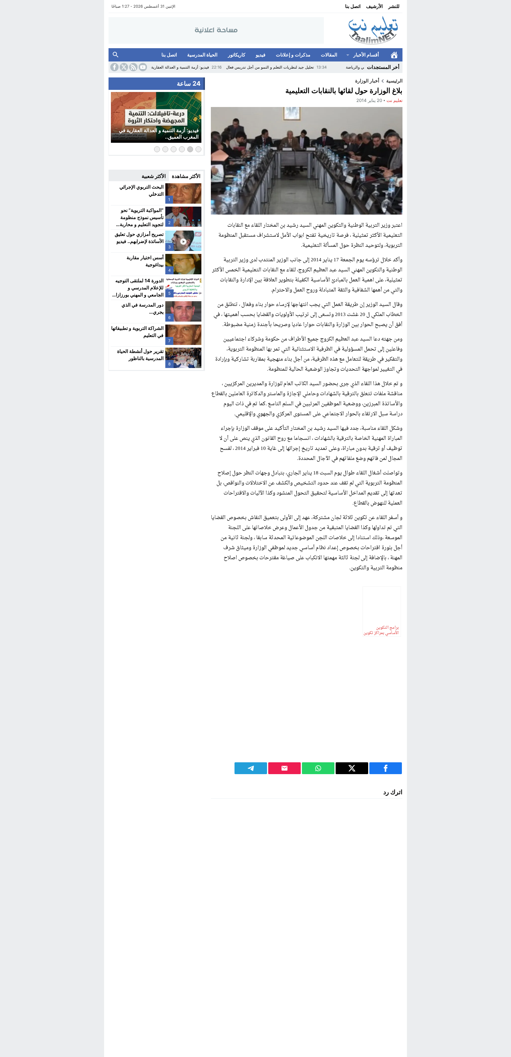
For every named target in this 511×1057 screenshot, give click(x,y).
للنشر (394, 6)
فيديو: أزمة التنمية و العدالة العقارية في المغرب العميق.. (196, 67)
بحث (116, 54)
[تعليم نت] (363, 30)
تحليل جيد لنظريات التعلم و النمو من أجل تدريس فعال (303, 67)
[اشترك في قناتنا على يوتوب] (142, 67)
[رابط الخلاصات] (133, 67)
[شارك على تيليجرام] (251, 768)
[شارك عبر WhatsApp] (318, 768)
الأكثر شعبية (154, 176)
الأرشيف (374, 6)
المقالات (329, 55)
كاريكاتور (236, 55)
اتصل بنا (352, 6)
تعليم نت (394, 100)
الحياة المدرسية (202, 55)
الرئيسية (394, 55)
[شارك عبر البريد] (284, 768)
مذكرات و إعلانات (293, 55)
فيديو (261, 55)
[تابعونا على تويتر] (123, 67)
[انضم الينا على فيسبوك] (114, 67)
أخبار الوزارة (367, 81)
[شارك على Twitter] (352, 768)
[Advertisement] (306, 700)
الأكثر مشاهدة (186, 176)
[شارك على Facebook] (385, 768)
